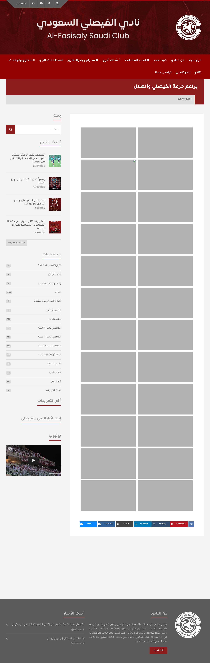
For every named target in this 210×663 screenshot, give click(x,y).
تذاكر (198, 72)
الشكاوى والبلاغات (22, 60)
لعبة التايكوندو (53, 390)
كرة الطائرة (55, 373)
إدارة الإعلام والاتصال (50, 283)
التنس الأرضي (53, 310)
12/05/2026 (39, 208)
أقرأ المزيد (158, 651)
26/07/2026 (39, 166)
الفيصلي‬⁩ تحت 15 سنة (49, 328)
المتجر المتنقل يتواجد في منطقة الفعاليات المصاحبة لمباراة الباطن (26, 225)
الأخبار (58, 292)
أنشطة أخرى (111, 60)
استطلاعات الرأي (51, 60)
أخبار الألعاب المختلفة (49, 265)
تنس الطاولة (54, 364)
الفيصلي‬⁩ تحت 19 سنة (49, 346)
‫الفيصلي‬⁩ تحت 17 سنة (49, 337)
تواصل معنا (163, 72)
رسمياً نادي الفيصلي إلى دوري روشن (66, 638)
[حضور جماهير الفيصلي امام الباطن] (33, 460)
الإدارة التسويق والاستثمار (47, 301)
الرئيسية (195, 60)
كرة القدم (56, 381)
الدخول (23, 4)
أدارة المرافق (54, 274)
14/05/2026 (39, 187)
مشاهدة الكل (18, 243)
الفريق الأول (55, 319)
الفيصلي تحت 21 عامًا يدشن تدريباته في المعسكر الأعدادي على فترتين (28, 158)
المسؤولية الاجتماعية (49, 355)
